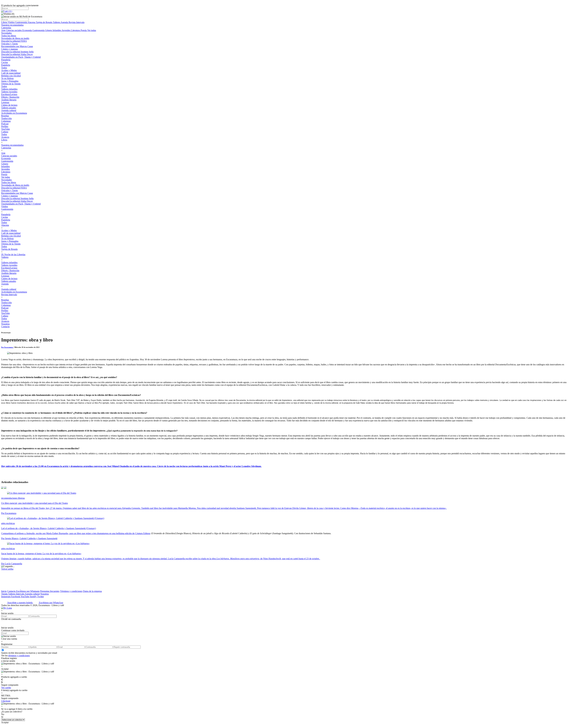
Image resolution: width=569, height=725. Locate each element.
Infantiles (57, 30)
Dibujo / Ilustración (10, 97)
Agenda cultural (8, 110)
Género (49, 30)
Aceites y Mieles (9, 70)
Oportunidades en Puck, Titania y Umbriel (21, 57)
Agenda (65, 22)
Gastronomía (21, 22)
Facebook (16, 596)
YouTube (5, 129)
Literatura (76, 30)
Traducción (6, 118)
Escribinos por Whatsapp (28, 591)
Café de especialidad (10, 73)
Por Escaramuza (7, 347)
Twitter (40, 596)
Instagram (6, 596)
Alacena (32, 22)
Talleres (57, 22)
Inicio (4, 591)
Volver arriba (7, 569)
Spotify (33, 596)
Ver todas (91, 30)
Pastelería (5, 65)
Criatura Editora (142, 533)
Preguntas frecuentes (49, 591)
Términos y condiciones (71, 591)
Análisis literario (8, 99)
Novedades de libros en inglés (15, 38)
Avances (5, 137)
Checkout (5, 701)
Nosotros (5, 324)
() (10, 11)
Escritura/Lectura (9, 94)
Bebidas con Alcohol (11, 75)
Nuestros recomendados (12, 25)
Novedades (6, 33)
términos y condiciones (19, 655)
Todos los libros (8, 35)
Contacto (5, 326)
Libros (4, 22)
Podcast (4, 123)
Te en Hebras (7, 78)
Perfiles (4, 126)
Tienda (4, 594)
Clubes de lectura (9, 105)
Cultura (4, 131)
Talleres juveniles (9, 91)
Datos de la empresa (92, 591)
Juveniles (66, 30)
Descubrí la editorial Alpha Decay (17, 54)
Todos (4, 67)
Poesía (84, 30)
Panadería (5, 59)
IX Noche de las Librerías (13, 254)
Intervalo (20, 594)
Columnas (6, 121)
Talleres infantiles (9, 89)
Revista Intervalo (76, 22)
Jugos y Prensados (9, 81)
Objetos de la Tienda (10, 83)
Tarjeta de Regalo (44, 22)
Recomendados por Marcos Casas (17, 46)
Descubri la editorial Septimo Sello (17, 51)
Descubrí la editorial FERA (14, 41)
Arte (3, 30)
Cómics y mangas (9, 49)
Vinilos (11, 22)
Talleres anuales (8, 107)
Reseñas (5, 115)
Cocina (4, 62)
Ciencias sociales (14, 30)
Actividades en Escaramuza (14, 113)
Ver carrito (6, 687)
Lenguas (5, 102)
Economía (27, 30)
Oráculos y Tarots (9, 43)
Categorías (6, 27)
